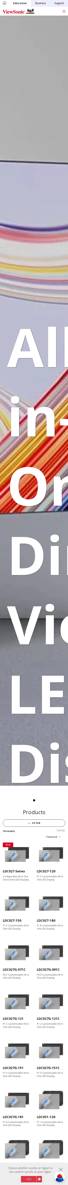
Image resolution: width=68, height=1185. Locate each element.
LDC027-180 (46, 920)
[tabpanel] (34, 401)
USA (28, 1179)
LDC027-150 (12, 920)
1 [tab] (34, 800)
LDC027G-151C (48, 1068)
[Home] (4, 3)
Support (59, 3)
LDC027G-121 (13, 1018)
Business (40, 3)
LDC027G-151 (13, 1068)
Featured (51, 837)
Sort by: (61, 830)
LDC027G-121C (48, 1018)
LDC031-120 (46, 1117)
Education (20, 3)
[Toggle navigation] (64, 11)
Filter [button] (35, 823)
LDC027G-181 (13, 1117)
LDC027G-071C (14, 969)
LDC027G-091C (48, 969)
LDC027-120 (46, 871)
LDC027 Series (14, 871)
